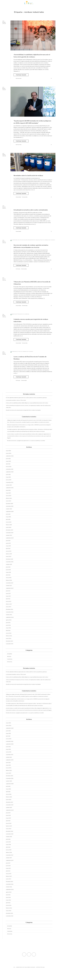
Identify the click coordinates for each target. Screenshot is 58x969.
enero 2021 (8, 500)
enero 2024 (8, 453)
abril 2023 (8, 463)
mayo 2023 (8, 461)
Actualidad (18, 231)
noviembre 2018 (9, 561)
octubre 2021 (9, 485)
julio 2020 (8, 514)
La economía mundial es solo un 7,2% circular (16, 400)
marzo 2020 (8, 522)
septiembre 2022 (10, 471)
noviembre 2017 (9, 582)
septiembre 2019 (10, 537)
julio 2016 (8, 622)
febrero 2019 (9, 553)
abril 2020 (8, 519)
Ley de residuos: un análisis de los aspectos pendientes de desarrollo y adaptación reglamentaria (28, 434)
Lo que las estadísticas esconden (38, 440)
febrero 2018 (9, 580)
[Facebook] (29, 954)
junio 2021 (8, 490)
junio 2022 (8, 474)
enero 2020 (8, 527)
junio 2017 (8, 593)
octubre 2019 (9, 535)
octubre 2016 (9, 614)
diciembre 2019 (9, 530)
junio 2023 (8, 458)
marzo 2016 (8, 633)
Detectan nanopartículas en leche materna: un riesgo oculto (20, 424)
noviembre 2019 (9, 532)
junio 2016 (8, 625)
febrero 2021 (9, 498)
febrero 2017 (9, 604)
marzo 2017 (8, 601)
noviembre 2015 (9, 643)
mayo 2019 (8, 545)
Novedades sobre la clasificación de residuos (28, 175)
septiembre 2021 (10, 487)
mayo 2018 (8, 572)
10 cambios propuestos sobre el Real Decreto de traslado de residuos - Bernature (25, 429)
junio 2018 (8, 569)
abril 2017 (8, 598)
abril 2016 (8, 630)
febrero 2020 (9, 524)
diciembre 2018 (9, 559)
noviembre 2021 (9, 482)
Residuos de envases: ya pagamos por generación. (18, 440)
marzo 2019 (8, 551)
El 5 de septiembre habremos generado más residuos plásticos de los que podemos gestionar (26, 397)
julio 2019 (8, 540)
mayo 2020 (8, 516)
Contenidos (24, 268)
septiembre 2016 (10, 617)
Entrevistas (19, 78)
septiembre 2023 (10, 456)
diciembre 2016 (9, 609)
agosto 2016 (8, 619)
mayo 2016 (8, 627)
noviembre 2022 (9, 469)
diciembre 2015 (9, 641)
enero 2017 (8, 606)
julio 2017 (8, 590)
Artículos (18, 268)
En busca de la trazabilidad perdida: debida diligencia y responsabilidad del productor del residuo (27, 402)
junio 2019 (8, 543)
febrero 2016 (9, 635)
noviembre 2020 (9, 506)
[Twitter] (34, 954)
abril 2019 (8, 548)
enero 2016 (8, 638)
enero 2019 (8, 556)
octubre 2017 (9, 585)
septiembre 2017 (10, 588)
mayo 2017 (8, 596)
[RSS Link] (24, 954)
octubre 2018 (9, 564)
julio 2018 (8, 567)
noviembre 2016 (9, 612)
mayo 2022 (8, 477)
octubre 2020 (9, 508)
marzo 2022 (8, 479)
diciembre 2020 (9, 503)
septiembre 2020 (10, 511)
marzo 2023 (8, 466)
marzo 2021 (8, 495)
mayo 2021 (8, 493)
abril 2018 (8, 575)
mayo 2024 (8, 450)
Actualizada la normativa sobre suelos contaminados (31, 210)
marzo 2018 (8, 577)
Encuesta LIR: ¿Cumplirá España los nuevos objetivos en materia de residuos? (32, 422)
